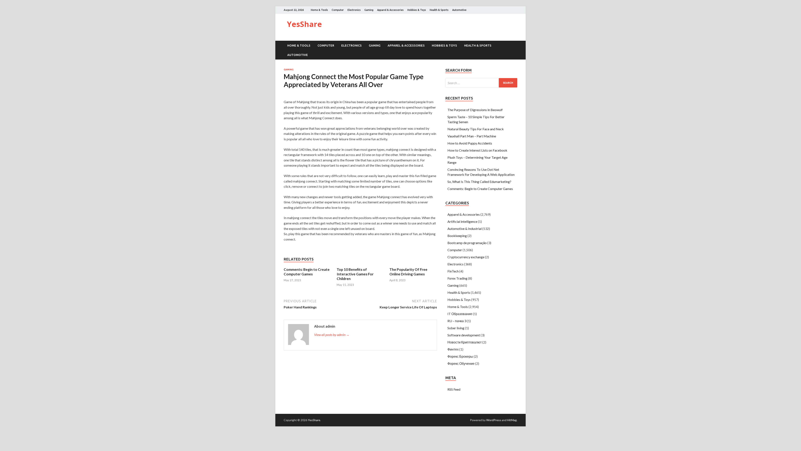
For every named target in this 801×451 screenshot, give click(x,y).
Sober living (455, 328)
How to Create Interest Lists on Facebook (477, 150)
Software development (463, 335)
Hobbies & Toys (416, 10)
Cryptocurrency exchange (465, 257)
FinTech (453, 271)
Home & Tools (319, 10)
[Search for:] (481, 82)
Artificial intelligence (462, 221)
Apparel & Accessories (390, 10)
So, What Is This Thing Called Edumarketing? (479, 182)
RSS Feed (453, 389)
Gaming (368, 10)
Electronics (354, 10)
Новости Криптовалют (464, 342)
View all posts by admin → (331, 335)
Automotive (459, 10)
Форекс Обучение (461, 363)
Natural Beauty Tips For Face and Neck (475, 129)
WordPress (493, 420)
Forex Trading (457, 278)
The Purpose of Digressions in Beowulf (475, 110)
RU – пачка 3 (456, 321)
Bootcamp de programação (467, 243)
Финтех (453, 349)
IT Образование (459, 314)
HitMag (512, 420)
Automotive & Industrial (464, 229)
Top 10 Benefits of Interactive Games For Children (355, 274)
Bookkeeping (457, 236)
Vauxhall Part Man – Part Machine (471, 136)
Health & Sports (439, 10)
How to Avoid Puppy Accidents (469, 143)
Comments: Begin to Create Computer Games (307, 271)
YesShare (304, 24)
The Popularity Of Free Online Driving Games (408, 271)
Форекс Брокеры (460, 356)
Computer (338, 10)
